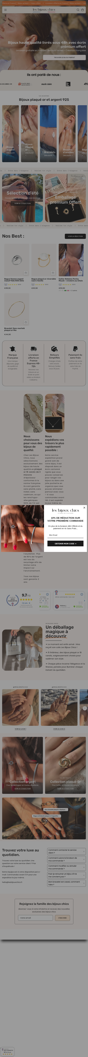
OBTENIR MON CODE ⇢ (65, 543)
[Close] (84, 507)
